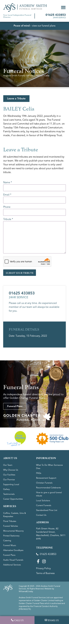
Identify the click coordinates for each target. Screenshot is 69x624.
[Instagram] (44, 561)
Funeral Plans (9, 555)
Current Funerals (43, 505)
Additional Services (12, 565)
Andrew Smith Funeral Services (18, 75)
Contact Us (41, 515)
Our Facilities (9, 474)
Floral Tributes (9, 521)
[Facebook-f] (38, 561)
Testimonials (9, 494)
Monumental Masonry (13, 531)
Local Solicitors (43, 500)
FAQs (38, 473)
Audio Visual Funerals (13, 560)
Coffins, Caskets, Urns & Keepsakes (14, 515)
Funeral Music (9, 545)
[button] (63, 7)
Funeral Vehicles (10, 526)
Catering (7, 540)
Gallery (6, 489)
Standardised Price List (46, 510)
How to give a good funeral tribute (49, 494)
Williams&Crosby (26, 591)
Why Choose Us (10, 470)
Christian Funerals (44, 483)
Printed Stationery (11, 535)
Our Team (7, 465)
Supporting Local (11, 484)
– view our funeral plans (34, 25)
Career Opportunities (13, 499)
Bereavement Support (46, 478)
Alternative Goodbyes (13, 550)
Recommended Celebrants (48, 487)
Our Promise (9, 479)
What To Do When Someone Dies (49, 467)
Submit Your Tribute (19, 272)
